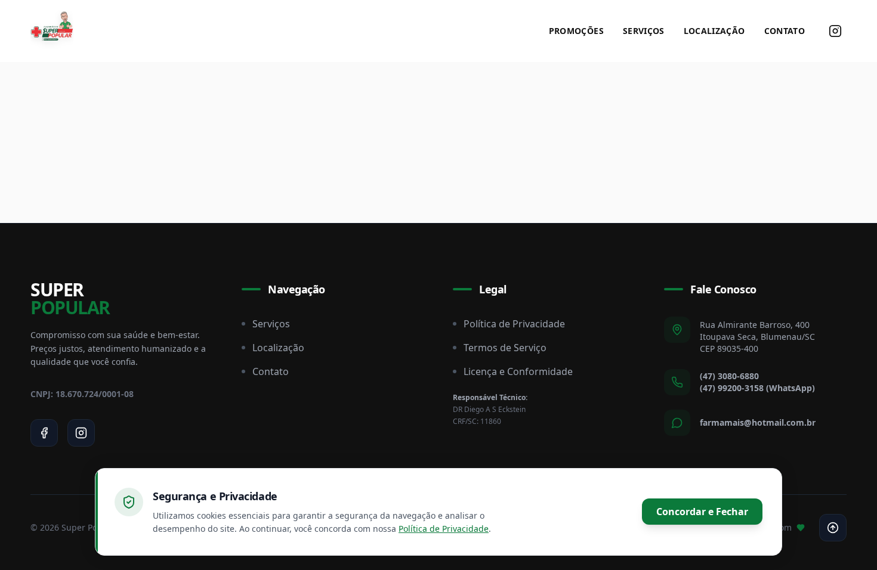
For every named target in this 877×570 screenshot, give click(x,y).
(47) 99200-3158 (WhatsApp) (757, 388)
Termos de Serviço (505, 347)
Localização (714, 30)
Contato (784, 30)
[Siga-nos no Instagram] (835, 31)
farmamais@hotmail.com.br (758, 422)
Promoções (576, 30)
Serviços (644, 30)
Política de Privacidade (514, 323)
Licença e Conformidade (518, 371)
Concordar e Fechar (702, 511)
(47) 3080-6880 (729, 376)
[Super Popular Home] (51, 31)
